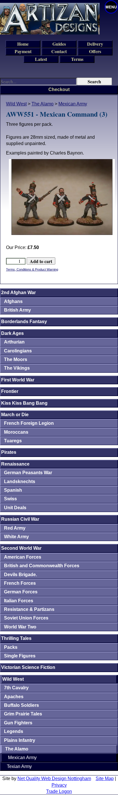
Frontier (9, 391)
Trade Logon (59, 791)
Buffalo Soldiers (21, 705)
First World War (17, 379)
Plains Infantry (19, 740)
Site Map (105, 778)
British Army (17, 310)
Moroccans (16, 432)
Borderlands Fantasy (24, 321)
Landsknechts (19, 481)
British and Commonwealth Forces (41, 565)
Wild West (16, 103)
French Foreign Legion (29, 423)
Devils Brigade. (20, 574)
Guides (59, 43)
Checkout (59, 89)
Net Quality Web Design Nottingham (54, 778)
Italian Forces (18, 600)
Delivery (95, 43)
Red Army (14, 528)
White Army (16, 536)
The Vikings (17, 368)
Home (23, 43)
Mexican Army (72, 103)
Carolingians (18, 350)
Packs (10, 647)
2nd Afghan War (18, 292)
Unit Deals (15, 507)
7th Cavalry (16, 687)
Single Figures (20, 655)
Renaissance (15, 464)
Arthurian (14, 341)
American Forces (22, 557)
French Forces (20, 583)
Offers (95, 51)
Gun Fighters (18, 722)
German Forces (21, 591)
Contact (59, 51)
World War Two (20, 626)
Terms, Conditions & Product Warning (32, 269)
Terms (77, 59)
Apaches (13, 696)
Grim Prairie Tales (23, 713)
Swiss (10, 498)
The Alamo (43, 103)
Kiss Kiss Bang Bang (24, 403)
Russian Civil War (20, 519)
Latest (41, 59)
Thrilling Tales (16, 638)
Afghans (13, 301)
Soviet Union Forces (26, 617)
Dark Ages (12, 333)
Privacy (59, 785)
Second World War (21, 548)
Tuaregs (13, 440)
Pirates (8, 452)
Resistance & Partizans (29, 609)
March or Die (15, 414)
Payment (23, 51)
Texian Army (19, 766)
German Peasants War (28, 472)
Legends (13, 731)
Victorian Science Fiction (28, 667)
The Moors (15, 359)
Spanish (13, 490)
